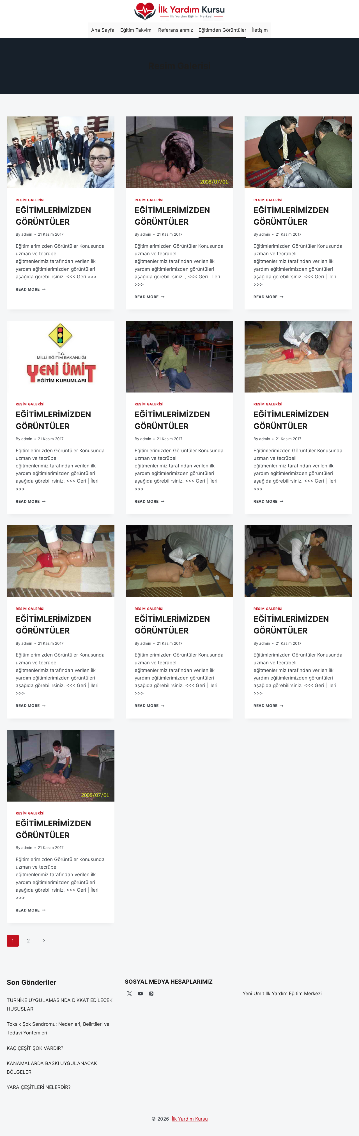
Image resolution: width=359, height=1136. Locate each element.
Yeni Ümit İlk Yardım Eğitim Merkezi (282, 993)
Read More (31, 289)
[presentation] (60, 152)
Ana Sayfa (102, 30)
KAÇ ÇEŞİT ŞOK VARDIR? (35, 1048)
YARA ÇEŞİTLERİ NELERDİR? (39, 1087)
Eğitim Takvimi (136, 30)
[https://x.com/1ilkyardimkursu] (129, 993)
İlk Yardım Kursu (190, 1119)
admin (26, 234)
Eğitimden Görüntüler (222, 30)
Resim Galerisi (30, 200)
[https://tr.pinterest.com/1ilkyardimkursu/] (151, 993)
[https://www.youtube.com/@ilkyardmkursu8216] (140, 993)
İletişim (260, 30)
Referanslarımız (175, 30)
